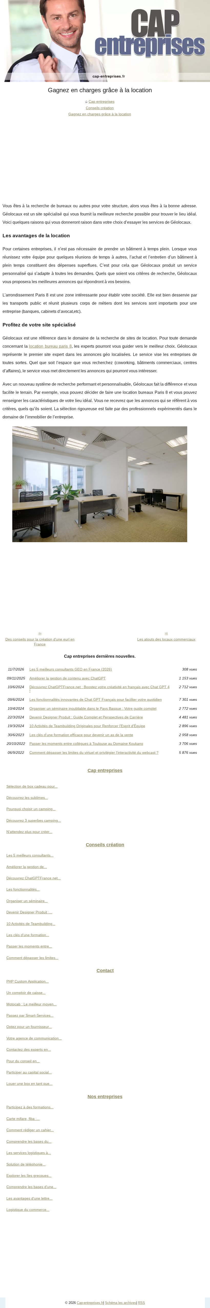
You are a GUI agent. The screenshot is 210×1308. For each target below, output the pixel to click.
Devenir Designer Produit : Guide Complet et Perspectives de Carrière (86, 717)
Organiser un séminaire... (27, 901)
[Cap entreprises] (105, 41)
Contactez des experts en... (28, 1049)
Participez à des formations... (30, 1107)
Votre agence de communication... (34, 1038)
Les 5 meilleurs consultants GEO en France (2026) (70, 669)
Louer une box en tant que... (29, 1084)
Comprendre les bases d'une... (31, 1187)
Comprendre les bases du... (28, 1141)
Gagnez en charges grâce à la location (99, 114)
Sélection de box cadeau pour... (32, 786)
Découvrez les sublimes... (27, 798)
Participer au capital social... (29, 1072)
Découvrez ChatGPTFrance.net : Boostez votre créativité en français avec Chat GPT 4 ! (99, 689)
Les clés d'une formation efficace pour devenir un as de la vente (81, 735)
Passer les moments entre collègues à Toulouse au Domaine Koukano (86, 743)
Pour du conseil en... (23, 1061)
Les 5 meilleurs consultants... (30, 855)
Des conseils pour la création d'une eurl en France (40, 641)
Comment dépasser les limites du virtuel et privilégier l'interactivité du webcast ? (94, 752)
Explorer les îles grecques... (28, 1175)
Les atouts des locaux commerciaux (166, 639)
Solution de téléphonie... (26, 1164)
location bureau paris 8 (50, 346)
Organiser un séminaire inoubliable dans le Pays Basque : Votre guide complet (92, 708)
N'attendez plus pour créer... (29, 832)
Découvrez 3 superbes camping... (33, 820)
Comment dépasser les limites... (32, 958)
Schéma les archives (120, 1303)
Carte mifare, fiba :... (23, 1119)
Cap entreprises (101, 101)
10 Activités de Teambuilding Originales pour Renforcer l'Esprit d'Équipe (87, 726)
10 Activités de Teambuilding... (30, 924)
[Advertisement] (100, 156)
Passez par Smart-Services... (30, 1015)
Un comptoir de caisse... (26, 993)
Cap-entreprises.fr (90, 1303)
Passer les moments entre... (29, 946)
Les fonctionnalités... (23, 889)
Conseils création (100, 108)
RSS (141, 1303)
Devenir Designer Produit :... (29, 912)
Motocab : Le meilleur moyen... (31, 1004)
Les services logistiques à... (28, 1153)
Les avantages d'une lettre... (29, 1198)
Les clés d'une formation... (27, 935)
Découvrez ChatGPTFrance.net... (33, 878)
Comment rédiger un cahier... (30, 1130)
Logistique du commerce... (27, 1210)
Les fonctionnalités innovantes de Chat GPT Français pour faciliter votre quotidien (95, 699)
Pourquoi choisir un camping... (31, 809)
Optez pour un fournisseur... (29, 1027)
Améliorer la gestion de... (26, 867)
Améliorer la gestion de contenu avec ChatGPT (67, 678)
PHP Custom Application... (27, 981)
